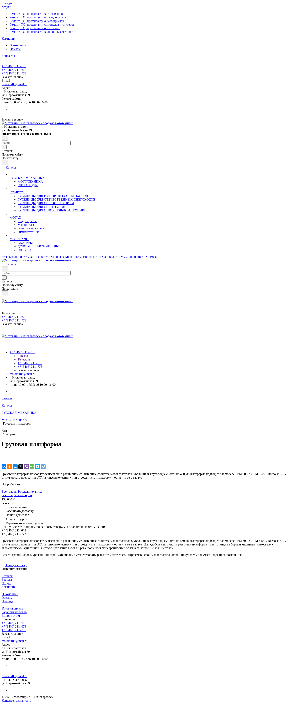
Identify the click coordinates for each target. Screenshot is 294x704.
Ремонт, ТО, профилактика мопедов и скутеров (42, 24)
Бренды (7, 579)
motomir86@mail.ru (14, 84)
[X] (20, 466)
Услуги (6, 583)
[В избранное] (3, 454)
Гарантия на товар (14, 612)
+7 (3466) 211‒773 (14, 73)
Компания (8, 587)
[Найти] (5, 162)
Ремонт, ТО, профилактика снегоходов (36, 13)
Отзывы (15, 49)
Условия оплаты (13, 608)
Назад (23, 356)
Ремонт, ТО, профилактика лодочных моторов (41, 31)
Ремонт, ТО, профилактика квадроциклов (38, 17)
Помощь (7, 601)
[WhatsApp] (32, 466)
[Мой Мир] (15, 466)
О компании (18, 45)
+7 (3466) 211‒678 (14, 66)
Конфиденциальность (16, 700)
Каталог (7, 576)
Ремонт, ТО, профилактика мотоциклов (37, 21)
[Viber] (26, 466)
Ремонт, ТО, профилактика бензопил (35, 28)
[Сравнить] (4, 458)
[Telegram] (43, 466)
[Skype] (37, 466)
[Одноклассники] (9, 466)
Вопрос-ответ (11, 615)
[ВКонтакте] (4, 466)
